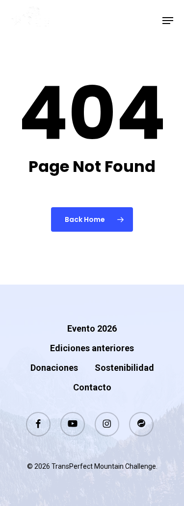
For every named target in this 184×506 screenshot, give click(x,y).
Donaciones (54, 367)
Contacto (92, 387)
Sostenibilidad (124, 367)
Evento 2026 (92, 328)
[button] (167, 20)
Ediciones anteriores (92, 348)
